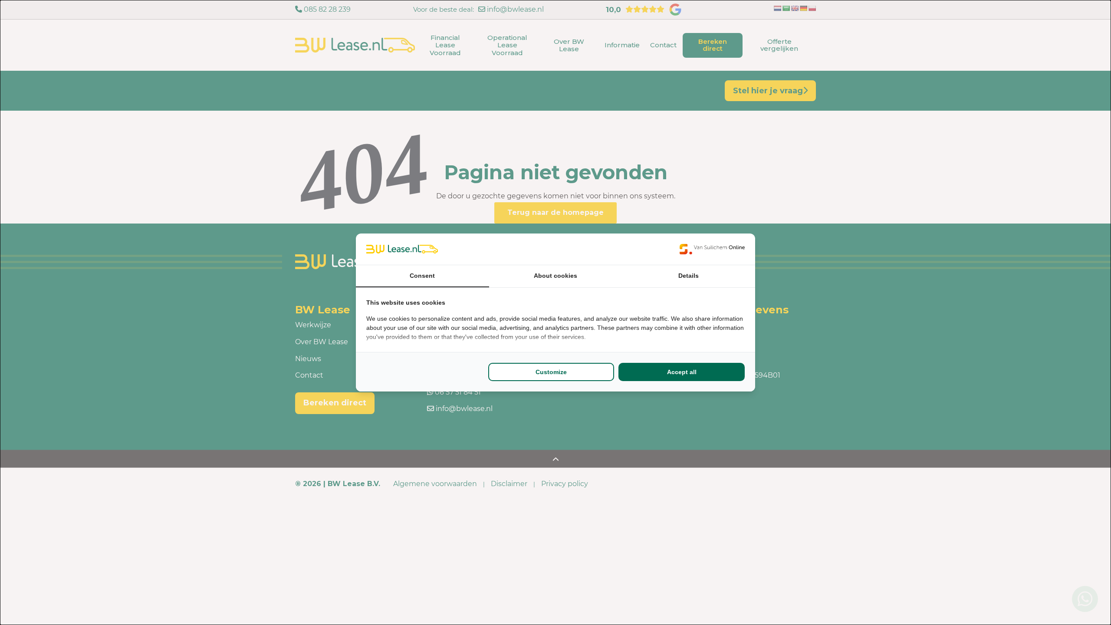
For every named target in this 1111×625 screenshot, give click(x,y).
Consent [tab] (422, 275)
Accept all (682, 371)
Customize (551, 371)
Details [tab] (688, 275)
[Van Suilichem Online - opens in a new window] (712, 249)
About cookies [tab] (555, 275)
